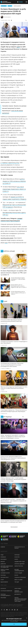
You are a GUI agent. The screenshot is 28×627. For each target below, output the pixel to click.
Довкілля (3, 563)
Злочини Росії (4, 577)
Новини (3, 547)
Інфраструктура (19, 566)
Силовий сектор (5, 573)
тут (6, 242)
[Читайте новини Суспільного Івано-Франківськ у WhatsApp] (15, 610)
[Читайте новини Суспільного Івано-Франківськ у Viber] (9, 610)
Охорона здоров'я (17, 5)
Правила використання (18, 591)
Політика (3, 575)
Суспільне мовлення (6, 590)
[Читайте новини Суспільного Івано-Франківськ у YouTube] (7, 610)
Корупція (17, 554)
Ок (14, 624)
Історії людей (18, 573)
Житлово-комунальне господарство (7, 566)
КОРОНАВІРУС (3, 5)
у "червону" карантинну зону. (10, 162)
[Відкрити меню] (27, 2)
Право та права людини (5, 570)
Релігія (16, 575)
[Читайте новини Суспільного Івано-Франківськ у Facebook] (2, 610)
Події (2, 554)
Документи (18, 594)
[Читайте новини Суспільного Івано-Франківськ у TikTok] (17, 610)
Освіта (16, 559)
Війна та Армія (18, 579)
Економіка (4, 559)
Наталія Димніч (7, 17)
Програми (3, 597)
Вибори (3, 561)
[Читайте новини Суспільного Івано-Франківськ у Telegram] (12, 610)
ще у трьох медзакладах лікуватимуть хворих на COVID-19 (14, 189)
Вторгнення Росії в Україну (20, 547)
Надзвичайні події (20, 561)
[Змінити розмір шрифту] (26, 20)
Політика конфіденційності (5, 595)
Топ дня (17, 582)
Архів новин (18, 588)
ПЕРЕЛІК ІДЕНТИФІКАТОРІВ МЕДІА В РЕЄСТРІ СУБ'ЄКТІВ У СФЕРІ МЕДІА (21, 599)
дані (18, 47)
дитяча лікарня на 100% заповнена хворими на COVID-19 (14, 181)
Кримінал (3, 557)
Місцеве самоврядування (19, 570)
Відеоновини (4, 582)
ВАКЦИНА (10, 5)
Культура (17, 557)
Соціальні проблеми (20, 577)
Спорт (2, 579)
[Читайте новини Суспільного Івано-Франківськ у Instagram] (4, 610)
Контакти (3, 588)
